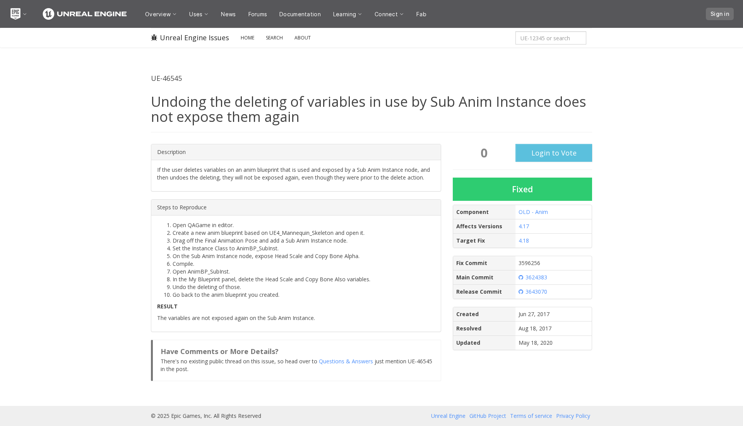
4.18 (524, 240)
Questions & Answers (346, 361)
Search (274, 37)
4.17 (524, 226)
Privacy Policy (573, 415)
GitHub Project (487, 415)
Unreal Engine (448, 415)
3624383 (536, 277)
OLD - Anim (533, 212)
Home (247, 37)
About (302, 37)
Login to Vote (554, 152)
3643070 (536, 291)
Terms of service (531, 415)
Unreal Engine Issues (194, 37)
